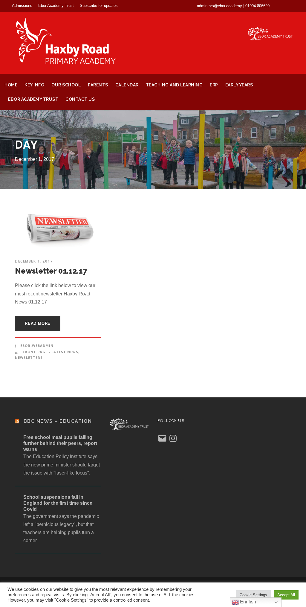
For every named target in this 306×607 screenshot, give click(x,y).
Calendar (127, 85)
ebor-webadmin (36, 345)
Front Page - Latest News (50, 352)
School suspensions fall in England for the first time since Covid (57, 503)
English (247, 601)
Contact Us (80, 99)
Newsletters (29, 357)
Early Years (239, 85)
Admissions (22, 5)
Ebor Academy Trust (56, 5)
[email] (281, 5)
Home (10, 85)
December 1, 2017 (34, 261)
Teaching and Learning (174, 85)
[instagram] (292, 5)
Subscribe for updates (99, 5)
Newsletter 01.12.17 (51, 270)
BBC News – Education (58, 421)
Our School (66, 85)
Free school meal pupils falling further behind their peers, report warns (60, 443)
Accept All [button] (286, 595)
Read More (38, 323)
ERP (214, 85)
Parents (98, 85)
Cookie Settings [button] (253, 595)
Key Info (34, 85)
